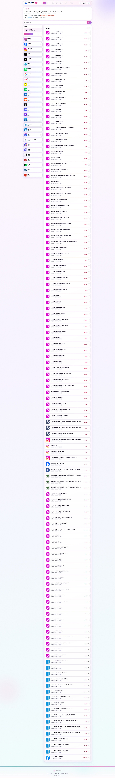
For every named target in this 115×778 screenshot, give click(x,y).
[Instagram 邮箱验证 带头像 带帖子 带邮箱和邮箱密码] (89, 590)
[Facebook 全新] (89, 668)
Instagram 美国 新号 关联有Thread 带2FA (59, 139)
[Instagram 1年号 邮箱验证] (89, 302)
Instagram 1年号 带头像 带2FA (57, 607)
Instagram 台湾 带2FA (55, 157)
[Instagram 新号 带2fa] (89, 296)
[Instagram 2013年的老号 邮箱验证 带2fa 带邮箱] (89, 572)
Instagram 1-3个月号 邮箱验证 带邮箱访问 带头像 (60, 409)
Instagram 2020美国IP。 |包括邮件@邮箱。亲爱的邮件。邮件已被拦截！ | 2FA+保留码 (66, 421)
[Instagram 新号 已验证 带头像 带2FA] (89, 93)
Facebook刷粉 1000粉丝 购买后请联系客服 (59, 678)
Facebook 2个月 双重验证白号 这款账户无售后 (60, 744)
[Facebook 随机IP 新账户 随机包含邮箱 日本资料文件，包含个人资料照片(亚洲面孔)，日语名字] (89, 734)
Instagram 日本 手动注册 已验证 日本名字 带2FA (60, 67)
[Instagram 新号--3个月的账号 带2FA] (89, 596)
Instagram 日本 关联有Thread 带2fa (58, 271)
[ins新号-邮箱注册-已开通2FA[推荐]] (89, 452)
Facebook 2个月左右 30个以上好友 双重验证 (59, 750)
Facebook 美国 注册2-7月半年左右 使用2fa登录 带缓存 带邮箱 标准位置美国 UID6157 (66, 726)
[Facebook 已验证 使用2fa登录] (89, 692)
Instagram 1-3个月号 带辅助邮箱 (57, 577)
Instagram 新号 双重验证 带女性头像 (58, 79)
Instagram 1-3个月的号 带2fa (56, 397)
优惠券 (66, 3)
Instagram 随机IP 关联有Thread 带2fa (58, 331)
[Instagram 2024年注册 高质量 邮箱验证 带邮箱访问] (89, 500)
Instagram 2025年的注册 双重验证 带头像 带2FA (60, 643)
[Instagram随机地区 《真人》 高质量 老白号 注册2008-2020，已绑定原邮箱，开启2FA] (89, 440)
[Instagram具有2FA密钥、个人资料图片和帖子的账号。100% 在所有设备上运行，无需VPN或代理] (89, 428)
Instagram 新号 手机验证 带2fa (57, 259)
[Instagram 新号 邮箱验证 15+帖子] (89, 566)
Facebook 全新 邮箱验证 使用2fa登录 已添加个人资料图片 (62, 684)
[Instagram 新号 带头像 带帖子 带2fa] (89, 356)
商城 (48, 3)
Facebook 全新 (54, 666)
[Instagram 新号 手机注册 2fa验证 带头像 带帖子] (89, 506)
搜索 (89, 22)
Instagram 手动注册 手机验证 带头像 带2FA (59, 601)
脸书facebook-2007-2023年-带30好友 (58, 463)
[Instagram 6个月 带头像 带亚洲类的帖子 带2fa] (89, 548)
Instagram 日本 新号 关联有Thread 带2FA (59, 613)
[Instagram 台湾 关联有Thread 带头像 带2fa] (89, 278)
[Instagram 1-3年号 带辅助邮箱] (89, 87)
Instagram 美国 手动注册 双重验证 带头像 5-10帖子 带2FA (62, 637)
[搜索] (80, 3)
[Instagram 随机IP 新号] (89, 338)
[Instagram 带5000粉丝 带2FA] (89, 117)
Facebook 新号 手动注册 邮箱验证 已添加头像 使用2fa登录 (62, 708)
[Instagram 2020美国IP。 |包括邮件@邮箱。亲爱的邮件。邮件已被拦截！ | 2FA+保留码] (89, 422)
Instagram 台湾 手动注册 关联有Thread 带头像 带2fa (61, 187)
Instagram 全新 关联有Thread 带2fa (58, 307)
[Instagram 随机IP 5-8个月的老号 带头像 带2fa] (89, 524)
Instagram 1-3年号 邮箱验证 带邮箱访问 (58, 493)
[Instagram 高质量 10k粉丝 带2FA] (89, 123)
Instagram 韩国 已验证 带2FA (57, 55)
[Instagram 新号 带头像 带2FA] (89, 51)
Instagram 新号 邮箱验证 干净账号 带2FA (59, 163)
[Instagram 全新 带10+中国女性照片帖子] (89, 314)
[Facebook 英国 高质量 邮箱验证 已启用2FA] (89, 662)
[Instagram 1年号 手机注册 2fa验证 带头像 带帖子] (89, 512)
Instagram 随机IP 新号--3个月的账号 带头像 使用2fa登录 (62, 517)
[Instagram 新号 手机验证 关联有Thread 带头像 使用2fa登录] (89, 386)
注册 (38, 34)
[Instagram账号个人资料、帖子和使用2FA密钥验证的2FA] (89, 434)
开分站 (61, 3)
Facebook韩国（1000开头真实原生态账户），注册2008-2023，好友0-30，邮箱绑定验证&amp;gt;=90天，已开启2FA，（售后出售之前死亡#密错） (66, 475)
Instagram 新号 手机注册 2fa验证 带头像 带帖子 (60, 505)
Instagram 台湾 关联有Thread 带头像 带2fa (59, 277)
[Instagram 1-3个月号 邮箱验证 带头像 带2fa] (89, 554)
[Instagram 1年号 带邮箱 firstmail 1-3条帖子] (89, 320)
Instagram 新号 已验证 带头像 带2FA (58, 91)
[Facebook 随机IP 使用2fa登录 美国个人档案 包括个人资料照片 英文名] (89, 722)
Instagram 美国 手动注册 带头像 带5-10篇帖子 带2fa (61, 235)
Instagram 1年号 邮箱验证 (56, 301)
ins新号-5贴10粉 (54, 445)
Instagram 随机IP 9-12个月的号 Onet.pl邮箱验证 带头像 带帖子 (63, 529)
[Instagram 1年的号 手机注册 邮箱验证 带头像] (89, 584)
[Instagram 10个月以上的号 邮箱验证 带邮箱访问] (89, 368)
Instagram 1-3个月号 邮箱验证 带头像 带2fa (59, 553)
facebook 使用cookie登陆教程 (57, 756)
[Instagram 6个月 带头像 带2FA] (89, 45)
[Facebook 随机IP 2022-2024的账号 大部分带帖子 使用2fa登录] (89, 716)
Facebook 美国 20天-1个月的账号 (57, 702)
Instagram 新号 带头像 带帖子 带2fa (58, 355)
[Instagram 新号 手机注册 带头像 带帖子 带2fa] (89, 218)
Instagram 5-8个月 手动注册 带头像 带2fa (59, 199)
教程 (52, 3)
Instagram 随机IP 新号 (55, 337)
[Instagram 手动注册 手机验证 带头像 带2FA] (89, 602)
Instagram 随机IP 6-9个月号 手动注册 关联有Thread (61, 223)
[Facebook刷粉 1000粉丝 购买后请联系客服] (89, 680)
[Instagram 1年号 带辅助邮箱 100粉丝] (89, 350)
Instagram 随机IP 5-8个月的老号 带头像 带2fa (60, 523)
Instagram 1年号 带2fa (55, 541)
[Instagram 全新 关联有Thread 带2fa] (89, 308)
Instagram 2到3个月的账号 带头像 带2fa (59, 211)
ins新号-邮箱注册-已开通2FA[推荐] (57, 451)
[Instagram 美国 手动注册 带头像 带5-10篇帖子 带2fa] (89, 236)
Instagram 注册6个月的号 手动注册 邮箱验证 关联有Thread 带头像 (64, 241)
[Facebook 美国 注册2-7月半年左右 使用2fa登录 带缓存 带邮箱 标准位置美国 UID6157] (89, 728)
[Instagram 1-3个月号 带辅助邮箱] (89, 578)
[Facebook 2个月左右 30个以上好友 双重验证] (89, 752)
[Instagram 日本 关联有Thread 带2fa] (89, 272)
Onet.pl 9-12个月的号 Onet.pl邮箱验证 (58, 654)
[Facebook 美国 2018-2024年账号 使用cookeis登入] (89, 698)
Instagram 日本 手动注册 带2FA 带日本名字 (59, 133)
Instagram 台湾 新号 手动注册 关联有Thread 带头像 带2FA (62, 127)
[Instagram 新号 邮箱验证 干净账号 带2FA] (89, 165)
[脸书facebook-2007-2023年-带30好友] (89, 464)
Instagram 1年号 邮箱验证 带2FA (57, 61)
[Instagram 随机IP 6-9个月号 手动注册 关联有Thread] (89, 224)
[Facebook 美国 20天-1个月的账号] (89, 704)
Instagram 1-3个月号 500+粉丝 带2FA (58, 103)
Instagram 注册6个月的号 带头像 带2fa (58, 265)
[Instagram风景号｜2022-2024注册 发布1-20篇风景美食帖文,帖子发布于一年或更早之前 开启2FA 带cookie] (89, 458)
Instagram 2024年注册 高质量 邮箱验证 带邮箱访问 (61, 499)
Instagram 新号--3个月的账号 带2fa (58, 343)
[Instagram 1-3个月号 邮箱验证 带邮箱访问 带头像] (89, 410)
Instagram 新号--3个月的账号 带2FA (58, 595)
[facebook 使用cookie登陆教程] (89, 758)
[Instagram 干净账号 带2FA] (89, 111)
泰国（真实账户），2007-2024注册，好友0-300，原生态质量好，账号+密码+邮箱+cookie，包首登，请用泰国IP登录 (66, 481)
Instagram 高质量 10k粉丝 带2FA (57, 121)
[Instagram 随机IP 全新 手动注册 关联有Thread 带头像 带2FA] (89, 147)
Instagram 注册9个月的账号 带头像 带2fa (59, 247)
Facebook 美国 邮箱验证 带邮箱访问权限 (59, 672)
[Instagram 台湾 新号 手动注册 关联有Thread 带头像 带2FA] (89, 129)
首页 (44, 3)
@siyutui (30, 17)
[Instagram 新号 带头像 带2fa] (89, 362)
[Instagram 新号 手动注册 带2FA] (89, 153)
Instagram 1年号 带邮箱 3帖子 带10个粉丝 (59, 169)
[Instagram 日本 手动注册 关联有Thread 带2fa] (89, 254)
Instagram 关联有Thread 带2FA (57, 619)
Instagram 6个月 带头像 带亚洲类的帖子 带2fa (60, 547)
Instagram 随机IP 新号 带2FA (57, 625)
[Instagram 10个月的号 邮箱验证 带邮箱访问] (89, 416)
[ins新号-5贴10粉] (89, 446)
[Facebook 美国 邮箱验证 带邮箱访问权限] (89, 674)
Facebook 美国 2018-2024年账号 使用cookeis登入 (60, 696)
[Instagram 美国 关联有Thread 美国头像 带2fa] (89, 206)
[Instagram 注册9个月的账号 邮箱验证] (89, 99)
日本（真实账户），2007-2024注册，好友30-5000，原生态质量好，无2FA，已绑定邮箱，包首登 (66, 487)
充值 (57, 3)
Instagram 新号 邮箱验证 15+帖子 (57, 565)
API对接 (71, 3)
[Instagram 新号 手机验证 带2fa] (89, 260)
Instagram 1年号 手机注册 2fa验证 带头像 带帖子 (60, 511)
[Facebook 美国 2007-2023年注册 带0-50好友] (89, 740)
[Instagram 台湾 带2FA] (89, 159)
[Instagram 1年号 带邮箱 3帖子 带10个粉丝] (89, 171)
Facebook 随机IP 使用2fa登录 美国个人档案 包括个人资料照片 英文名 (64, 720)
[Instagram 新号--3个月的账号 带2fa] (89, 344)
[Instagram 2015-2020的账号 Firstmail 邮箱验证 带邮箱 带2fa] (89, 177)
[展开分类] (41, 44)
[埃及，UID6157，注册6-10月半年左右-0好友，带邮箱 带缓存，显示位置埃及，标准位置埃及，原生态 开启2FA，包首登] (89, 470)
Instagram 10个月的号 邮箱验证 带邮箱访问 (59, 415)
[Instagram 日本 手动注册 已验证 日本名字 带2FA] (89, 69)
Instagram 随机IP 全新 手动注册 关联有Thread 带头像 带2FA (63, 145)
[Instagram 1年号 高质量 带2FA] (89, 33)
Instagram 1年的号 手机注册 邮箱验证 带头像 (59, 583)
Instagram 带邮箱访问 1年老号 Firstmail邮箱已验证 (61, 373)
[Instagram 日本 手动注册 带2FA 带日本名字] (89, 135)
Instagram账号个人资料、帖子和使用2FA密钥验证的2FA (62, 433)
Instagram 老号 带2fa (55, 181)
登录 (29, 34)
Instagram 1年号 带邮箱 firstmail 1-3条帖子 (59, 319)
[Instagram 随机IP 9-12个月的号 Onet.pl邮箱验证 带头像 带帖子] (89, 530)
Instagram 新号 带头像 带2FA (57, 49)
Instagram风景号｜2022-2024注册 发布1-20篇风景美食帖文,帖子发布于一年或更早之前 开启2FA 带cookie (66, 457)
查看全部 (88, 28)
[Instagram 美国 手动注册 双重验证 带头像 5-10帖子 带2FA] (89, 638)
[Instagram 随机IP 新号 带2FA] (89, 626)
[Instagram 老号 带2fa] (89, 183)
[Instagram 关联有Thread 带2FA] (89, 620)
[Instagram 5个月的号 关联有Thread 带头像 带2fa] (89, 230)
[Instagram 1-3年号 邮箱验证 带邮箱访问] (89, 494)
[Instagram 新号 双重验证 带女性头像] (89, 81)
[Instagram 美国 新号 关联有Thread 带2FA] (89, 141)
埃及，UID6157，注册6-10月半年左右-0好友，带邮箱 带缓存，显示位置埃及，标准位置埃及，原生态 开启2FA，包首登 (66, 469)
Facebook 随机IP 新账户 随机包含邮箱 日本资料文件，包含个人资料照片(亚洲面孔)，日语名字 (66, 732)
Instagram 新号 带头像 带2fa (56, 361)
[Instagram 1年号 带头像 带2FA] (89, 608)
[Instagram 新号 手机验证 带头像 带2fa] (89, 404)
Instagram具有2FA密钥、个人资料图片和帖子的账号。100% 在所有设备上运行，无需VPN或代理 (66, 427)
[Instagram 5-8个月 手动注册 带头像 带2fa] (89, 200)
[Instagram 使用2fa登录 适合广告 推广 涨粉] (89, 290)
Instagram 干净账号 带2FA (56, 109)
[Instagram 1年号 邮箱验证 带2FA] (89, 63)
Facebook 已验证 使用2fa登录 (57, 690)
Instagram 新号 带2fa (55, 295)
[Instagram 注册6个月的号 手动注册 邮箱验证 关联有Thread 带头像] (89, 242)
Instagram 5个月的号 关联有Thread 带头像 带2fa (60, 229)
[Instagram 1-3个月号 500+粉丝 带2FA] (89, 105)
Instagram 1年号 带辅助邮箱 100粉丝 (58, 349)
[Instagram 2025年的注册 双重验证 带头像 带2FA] (89, 644)
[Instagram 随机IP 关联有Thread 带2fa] (89, 332)
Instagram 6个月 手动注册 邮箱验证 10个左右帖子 (60, 283)
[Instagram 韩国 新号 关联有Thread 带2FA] (89, 75)
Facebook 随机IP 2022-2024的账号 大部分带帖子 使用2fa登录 (63, 714)
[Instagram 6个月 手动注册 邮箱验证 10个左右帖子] (89, 284)
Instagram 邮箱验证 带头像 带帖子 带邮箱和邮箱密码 (61, 589)
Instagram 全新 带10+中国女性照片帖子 (58, 313)
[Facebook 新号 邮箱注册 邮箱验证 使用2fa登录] (89, 392)
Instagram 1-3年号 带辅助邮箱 (57, 85)
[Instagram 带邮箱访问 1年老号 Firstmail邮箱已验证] (89, 374)
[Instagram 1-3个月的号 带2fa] (89, 398)
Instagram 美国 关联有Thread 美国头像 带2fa (60, 205)
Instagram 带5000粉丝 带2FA (57, 115)
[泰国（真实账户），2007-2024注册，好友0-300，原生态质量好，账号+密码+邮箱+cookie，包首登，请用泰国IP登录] (89, 482)
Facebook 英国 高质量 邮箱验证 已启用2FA (59, 660)
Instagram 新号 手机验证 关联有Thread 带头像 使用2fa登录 (62, 385)
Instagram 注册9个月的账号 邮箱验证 (58, 97)
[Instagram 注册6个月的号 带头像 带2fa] (89, 266)
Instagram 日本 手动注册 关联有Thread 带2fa (60, 253)
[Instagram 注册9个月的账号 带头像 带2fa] (89, 248)
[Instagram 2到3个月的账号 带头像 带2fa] (89, 212)
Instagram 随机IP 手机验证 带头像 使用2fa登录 (60, 379)
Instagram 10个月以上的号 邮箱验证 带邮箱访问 (60, 367)
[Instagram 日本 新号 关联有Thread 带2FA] (89, 614)
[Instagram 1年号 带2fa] (89, 542)
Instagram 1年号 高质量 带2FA (57, 31)
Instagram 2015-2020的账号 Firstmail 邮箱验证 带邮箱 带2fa (63, 175)
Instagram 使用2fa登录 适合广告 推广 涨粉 (59, 289)
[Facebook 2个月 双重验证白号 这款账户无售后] (89, 746)
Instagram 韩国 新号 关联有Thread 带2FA (59, 73)
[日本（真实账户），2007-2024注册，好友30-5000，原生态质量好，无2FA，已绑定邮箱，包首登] (89, 488)
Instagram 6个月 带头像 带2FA (57, 43)
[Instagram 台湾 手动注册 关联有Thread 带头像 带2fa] (89, 188)
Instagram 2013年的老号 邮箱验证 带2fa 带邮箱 (60, 571)
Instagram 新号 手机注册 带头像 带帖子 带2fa (60, 217)
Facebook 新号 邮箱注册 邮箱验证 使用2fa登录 (60, 391)
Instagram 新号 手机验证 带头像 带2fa (58, 403)
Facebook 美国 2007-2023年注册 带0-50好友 (59, 738)
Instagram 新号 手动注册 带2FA (57, 151)
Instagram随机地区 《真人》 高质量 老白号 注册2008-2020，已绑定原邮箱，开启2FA (66, 439)
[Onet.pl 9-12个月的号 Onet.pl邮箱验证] (89, 656)
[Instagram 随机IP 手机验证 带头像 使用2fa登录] (89, 380)
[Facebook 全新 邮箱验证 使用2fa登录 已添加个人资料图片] (89, 686)
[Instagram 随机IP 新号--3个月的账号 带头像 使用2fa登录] (89, 518)
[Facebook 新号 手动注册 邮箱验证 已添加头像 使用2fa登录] (89, 710)
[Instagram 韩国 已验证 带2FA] (89, 57)
